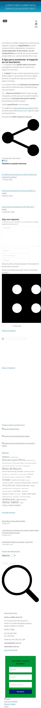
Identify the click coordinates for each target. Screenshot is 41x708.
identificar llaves (17, 488)
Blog (5, 21)
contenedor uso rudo (20, 477)
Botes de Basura (11, 468)
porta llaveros (18, 494)
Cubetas (28, 477)
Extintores (35, 483)
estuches (28, 480)
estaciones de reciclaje (18, 480)
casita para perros (23, 474)
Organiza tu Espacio (8, 494)
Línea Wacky (17, 491)
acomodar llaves (14, 457)
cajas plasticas (5, 474)
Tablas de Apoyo (21, 500)
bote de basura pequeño (30, 463)
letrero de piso (25, 488)
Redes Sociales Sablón (29, 494)
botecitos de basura (7, 463)
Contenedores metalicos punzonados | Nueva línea (17, 542)
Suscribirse (20, 691)
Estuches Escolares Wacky (23, 483)
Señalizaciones (8, 499)
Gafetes (32, 486)
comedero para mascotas (8, 477)
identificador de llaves (7, 488)
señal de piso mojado (25, 496)
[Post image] (7, 172)
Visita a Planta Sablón (11, 505)
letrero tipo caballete (7, 491)
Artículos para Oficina (13, 460)
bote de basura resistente (8, 466)
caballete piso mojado (29, 471)
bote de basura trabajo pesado (22, 466)
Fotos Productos (22, 485)
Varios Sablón (10, 502)
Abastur (6, 457)
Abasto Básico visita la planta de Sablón (13, 521)
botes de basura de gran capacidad (12, 471)
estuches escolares (8, 483)
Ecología (6, 479)
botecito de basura (30, 460)
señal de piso (16, 496)
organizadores (25, 491)
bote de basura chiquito (18, 463)
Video (21, 503)
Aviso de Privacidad (10, 650)
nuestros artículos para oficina (23, 108)
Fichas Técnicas (8, 485)
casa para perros (14, 474)
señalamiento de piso (7, 496)
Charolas (30, 474)
